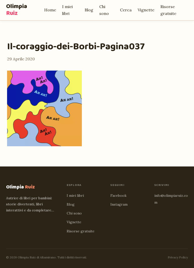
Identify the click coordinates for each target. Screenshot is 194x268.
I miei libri (75, 195)
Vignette (146, 9)
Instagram (119, 204)
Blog (89, 9)
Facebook (118, 195)
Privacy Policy (178, 257)
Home (50, 9)
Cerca (126, 9)
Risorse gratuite (80, 231)
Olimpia (16, 10)
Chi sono (74, 213)
